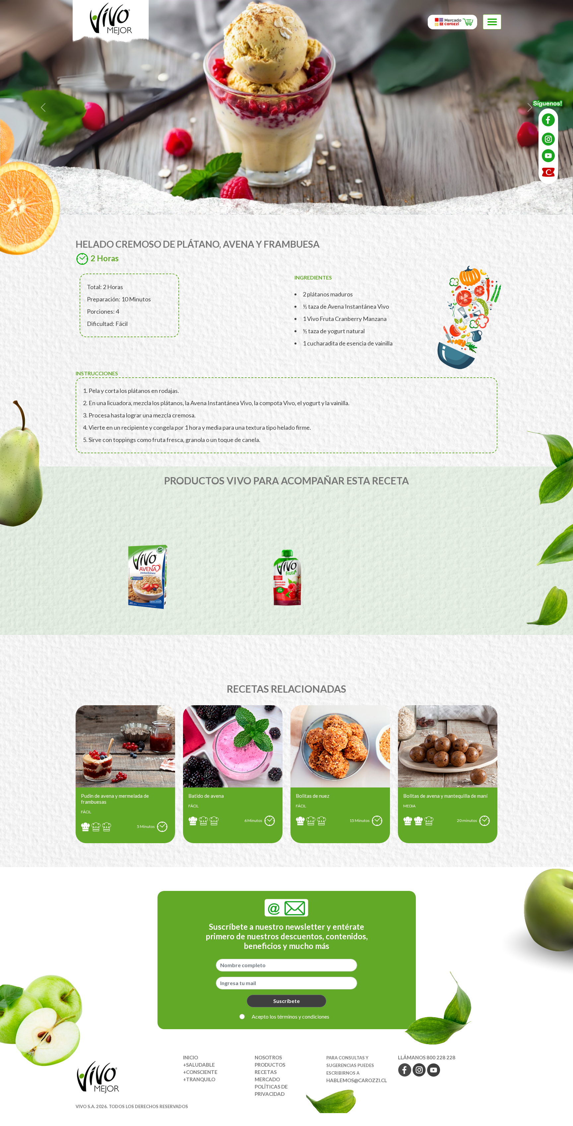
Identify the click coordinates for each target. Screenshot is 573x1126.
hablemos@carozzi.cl (356, 1080)
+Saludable (199, 1065)
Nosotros (268, 1057)
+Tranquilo (199, 1079)
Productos (270, 1065)
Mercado (267, 1079)
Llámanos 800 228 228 (426, 1057)
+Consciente (200, 1072)
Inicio (190, 1057)
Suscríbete (286, 1001)
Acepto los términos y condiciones (290, 1016)
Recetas (266, 1072)
